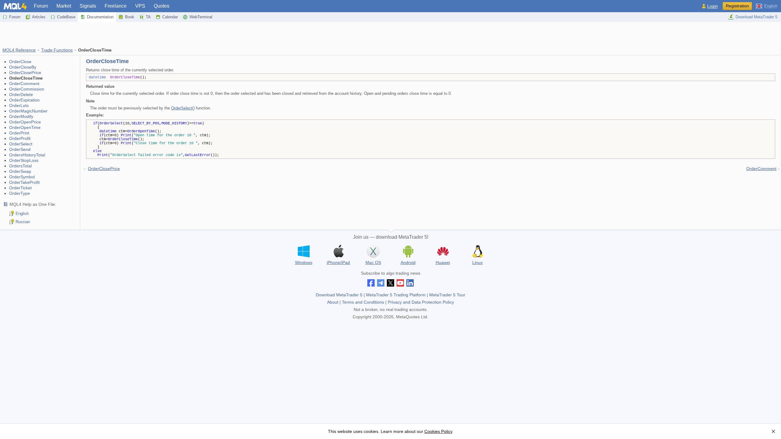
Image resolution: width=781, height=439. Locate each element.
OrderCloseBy (22, 67)
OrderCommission (26, 89)
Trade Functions (57, 50)
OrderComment (24, 83)
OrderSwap (20, 171)
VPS (140, 6)
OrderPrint (19, 132)
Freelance (116, 6)
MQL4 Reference (19, 50)
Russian (23, 222)
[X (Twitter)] (390, 283)
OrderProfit (20, 138)
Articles (38, 17)
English (22, 213)
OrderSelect (20, 143)
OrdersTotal (20, 165)
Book (129, 17)
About (332, 302)
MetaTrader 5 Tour (447, 294)
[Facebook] (371, 283)
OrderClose (20, 61)
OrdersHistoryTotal (27, 154)
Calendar (170, 17)
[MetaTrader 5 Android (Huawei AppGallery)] (442, 252)
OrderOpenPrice (25, 122)
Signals (88, 6)
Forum (41, 6)
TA (148, 17)
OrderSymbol (22, 176)
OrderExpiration (24, 100)
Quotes (161, 6)
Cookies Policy (438, 431)
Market (63, 6)
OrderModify (21, 116)
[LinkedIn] (410, 283)
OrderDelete (21, 94)
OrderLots (19, 105)
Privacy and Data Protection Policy (421, 302)
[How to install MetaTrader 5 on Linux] (477, 251)
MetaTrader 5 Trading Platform (396, 294)
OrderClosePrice (25, 72)
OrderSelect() (183, 108)
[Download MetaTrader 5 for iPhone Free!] (338, 251)
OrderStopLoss (23, 160)
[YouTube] (400, 283)
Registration (737, 5)
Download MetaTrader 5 (756, 17)
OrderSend (20, 149)
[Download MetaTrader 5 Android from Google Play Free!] (408, 251)
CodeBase (66, 17)
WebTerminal (200, 17)
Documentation (100, 17)
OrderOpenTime (25, 127)
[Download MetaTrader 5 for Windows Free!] (303, 251)
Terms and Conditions (363, 302)
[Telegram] (380, 283)
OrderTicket (20, 187)
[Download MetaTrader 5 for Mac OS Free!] (373, 251)
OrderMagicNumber (28, 111)
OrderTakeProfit (24, 182)
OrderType (19, 193)
